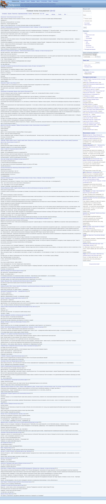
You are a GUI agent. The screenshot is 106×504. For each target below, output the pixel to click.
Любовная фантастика (88, 255)
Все (65, 14)
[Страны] (50, 3)
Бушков (2, 298)
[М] (42, 6)
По (96, 145)
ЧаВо (87, 42)
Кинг (2, 442)
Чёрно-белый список (89, 72)
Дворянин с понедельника (93, 172)
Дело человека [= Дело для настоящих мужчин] (17, 422)
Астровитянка (9, 485)
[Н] (44, 6)
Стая (6, 451)
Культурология (14, 413)
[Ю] (65, 6)
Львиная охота (8, 270)
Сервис (94, 191)
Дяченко (3, 315)
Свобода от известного (10, 321)
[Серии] (33, 3)
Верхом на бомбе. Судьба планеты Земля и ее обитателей (19, 188)
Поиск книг (86, 60)
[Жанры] (30, 3)
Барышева (3, 83)
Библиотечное (87, 40)
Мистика (96, 255)
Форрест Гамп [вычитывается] (10, 482)
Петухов (3, 167)
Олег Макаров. (86, 191)
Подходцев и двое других (12, 463)
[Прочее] (69, 6)
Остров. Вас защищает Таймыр (12, 125)
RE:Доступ (95, 106)
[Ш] (60, 6)
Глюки (49, 1)
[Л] (41, 6)
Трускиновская (4, 393)
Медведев (3, 218)
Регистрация (87, 23)
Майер (91, 197)
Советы (30, 13)
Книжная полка (15, 1)
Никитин (3, 366)
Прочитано (14, 13)
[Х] (55, 6)
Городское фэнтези (94, 136)
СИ (43, 13)
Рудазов (3, 306)
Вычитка (87, 43)
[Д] (30, 6)
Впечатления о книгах (89, 133)
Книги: (22, 3)
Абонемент (55, 1)
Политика (27, 91)
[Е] (32, 6)
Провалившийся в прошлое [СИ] (13, 27)
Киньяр (2, 413)
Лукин (2, 149)
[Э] (63, 6)
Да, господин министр (9, 159)
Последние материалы (89, 49)
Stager (84, 253)
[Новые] (25, 3)
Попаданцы (102, 136)
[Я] (66, 6)
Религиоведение (28, 468)
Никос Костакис (87, 158)
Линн (2, 159)
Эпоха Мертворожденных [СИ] (12, 327)
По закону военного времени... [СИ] (13, 50)
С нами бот (6, 149)
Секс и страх (8, 413)
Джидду (2, 321)
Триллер (29, 451)
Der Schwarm (11, 451)
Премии (87, 36)
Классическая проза (19, 356)
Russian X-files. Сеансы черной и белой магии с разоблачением (20, 286)
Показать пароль (88, 18)
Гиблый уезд (98, 213)
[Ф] (54, 6)
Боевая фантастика (16, 361)
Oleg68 (84, 235)
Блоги (28, 1)
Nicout (84, 135)
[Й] (38, 6)
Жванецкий (92, 243)
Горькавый (3, 277)
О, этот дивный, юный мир (11, 333)
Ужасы (14, 83)
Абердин (3, 27)
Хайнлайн (3, 140)
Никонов (3, 188)
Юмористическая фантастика (25, 306)
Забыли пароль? (87, 24)
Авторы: (23, 6)
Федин (89, 177)
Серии (59, 14)
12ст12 (52, 11)
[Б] (26, 6)
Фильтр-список (87, 65)
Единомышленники (22, 13)
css (41, 13)
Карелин (90, 135)
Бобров (2, 327)
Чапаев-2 (6, 403)
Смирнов (3, 345)
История (34, 66)
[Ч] (58, 6)
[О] (45, 6)
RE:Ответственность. (88, 104)
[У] (52, 6)
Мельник (3, 50)
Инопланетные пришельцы (11, 167)
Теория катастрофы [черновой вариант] (15, 277)
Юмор (2, 403)
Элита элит (9, 361)
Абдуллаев (91, 235)
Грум (2, 482)
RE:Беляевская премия (92, 97)
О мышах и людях (10, 356)
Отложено (4, 13)
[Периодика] (38, 3)
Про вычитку (88, 45)
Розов (2, 468)
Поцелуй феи (97, 235)
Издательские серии (90, 34)
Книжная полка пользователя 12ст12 (19, 8)
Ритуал (7, 493)
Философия (19, 321)
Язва (7, 432)
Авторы (53, 14)
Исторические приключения (89, 180)
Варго (2, 447)
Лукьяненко (3, 16)
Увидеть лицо (9, 83)
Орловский (3, 291)
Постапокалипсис (24, 327)
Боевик (45, 125)
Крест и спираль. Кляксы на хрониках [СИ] (14, 468)
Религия (24, 321)
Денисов (3, 125)
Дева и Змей (96, 253)
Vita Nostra (7, 458)
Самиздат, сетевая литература (41, 27)
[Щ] (61, 6)
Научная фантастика (15, 16)
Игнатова (90, 253)
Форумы (33, 1)
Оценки (9, 13)
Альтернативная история (27, 27)
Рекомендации (89, 38)
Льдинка (6, 447)
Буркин (2, 281)
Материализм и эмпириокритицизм (12, 379)
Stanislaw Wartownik (88, 145)
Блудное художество (13, 393)
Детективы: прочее (20, 298)
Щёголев (3, 270)
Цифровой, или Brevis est (11, 315)
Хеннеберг (3, 432)
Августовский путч (100, 191)
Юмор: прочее (90, 245)
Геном (8, 16)
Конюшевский (96, 158)
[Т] (51, 6)
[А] (25, 6)
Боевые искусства (73, 386)
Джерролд (3, 422)
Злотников (3, 361)
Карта (38, 1)
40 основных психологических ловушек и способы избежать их (20, 218)
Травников (3, 386)
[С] (50, 6)
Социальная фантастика (16, 149)
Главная (2, 8)
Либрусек (14, 5)
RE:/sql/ (92, 129)
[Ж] (34, 6)
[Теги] (54, 3)
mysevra (85, 197)
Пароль (84, 15)
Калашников (4, 91)
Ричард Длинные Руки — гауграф (14, 291)
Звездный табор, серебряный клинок (13, 281)
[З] (35, 6)
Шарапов (3, 177)
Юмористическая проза (20, 159)
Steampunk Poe (101, 145)
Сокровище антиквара (10, 298)
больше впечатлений (94, 264)
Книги (47, 14)
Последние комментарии (89, 77)
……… (96, 209)
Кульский (3, 66)
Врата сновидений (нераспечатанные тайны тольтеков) (18, 345)
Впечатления (36, 13)
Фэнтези (24, 291)
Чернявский (92, 213)
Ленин (2, 379)
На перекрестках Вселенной (12, 66)
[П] (47, 6)
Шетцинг (3, 451)
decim (84, 226)
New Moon (95, 197)
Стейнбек (3, 356)
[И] (36, 6)
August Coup (86, 192)
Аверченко (3, 463)
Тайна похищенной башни (11, 306)
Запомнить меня (88, 20)
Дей (84, 172)
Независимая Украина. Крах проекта (15, 91)
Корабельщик (8, 366)
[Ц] (57, 6)
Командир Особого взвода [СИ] (13, 177)
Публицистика (36, 468)
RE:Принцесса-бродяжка (93, 107)
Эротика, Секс (22, 413)
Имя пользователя (87, 10)
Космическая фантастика (15, 432)
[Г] (29, 6)
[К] (39, 6)
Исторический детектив (23, 393)
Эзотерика (38, 66)
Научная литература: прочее (40, 188)
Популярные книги (88, 66)
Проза (19, 482)
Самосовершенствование (42, 218)
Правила (23, 1)
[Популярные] (45, 3)
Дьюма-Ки (5, 442)
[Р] (48, 6)
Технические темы (90, 47)
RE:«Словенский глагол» (92, 82)
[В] (28, 6)
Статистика (44, 1)
